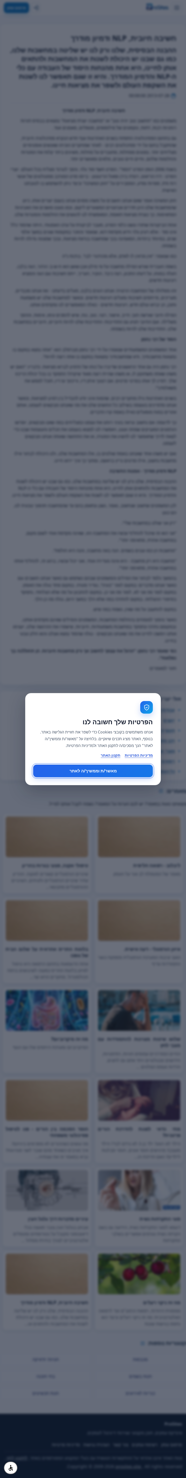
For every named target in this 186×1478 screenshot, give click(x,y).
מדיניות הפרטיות (139, 755)
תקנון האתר (110, 755)
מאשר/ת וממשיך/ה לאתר (93, 771)
